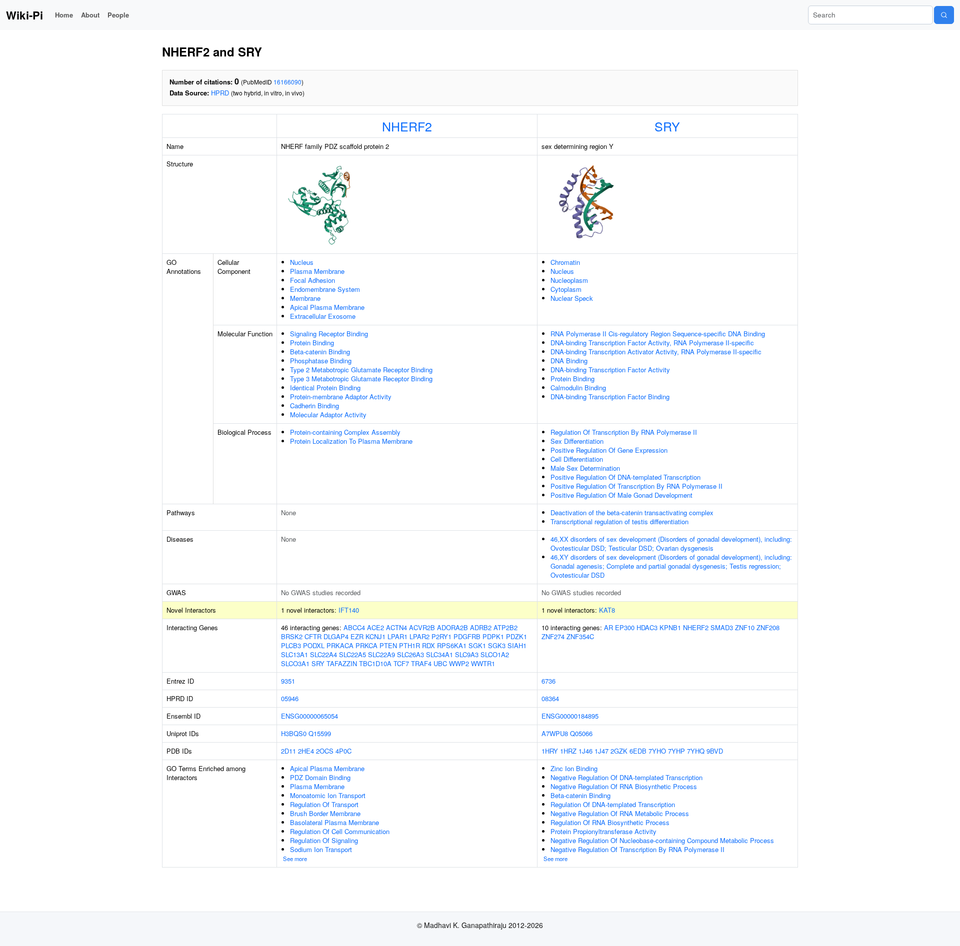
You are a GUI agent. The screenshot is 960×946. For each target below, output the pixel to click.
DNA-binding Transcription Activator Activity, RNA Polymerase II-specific (656, 351)
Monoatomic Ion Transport (328, 795)
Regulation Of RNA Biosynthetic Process (610, 822)
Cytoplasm (566, 289)
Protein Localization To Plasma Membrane (351, 441)
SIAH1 (517, 645)
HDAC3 (647, 627)
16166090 (288, 81)
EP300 (624, 627)
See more (295, 859)
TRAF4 (421, 663)
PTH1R (409, 645)
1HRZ (568, 751)
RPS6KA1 (451, 645)
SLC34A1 (439, 654)
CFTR (313, 636)
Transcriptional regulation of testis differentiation (619, 521)
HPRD (220, 92)
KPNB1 (670, 627)
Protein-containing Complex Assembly (345, 432)
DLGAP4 (336, 636)
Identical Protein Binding (325, 387)
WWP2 (459, 663)
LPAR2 (420, 636)
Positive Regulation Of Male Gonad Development (621, 495)
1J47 (601, 751)
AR (608, 627)
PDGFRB (467, 636)
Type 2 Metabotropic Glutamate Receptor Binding (361, 369)
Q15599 (319, 733)
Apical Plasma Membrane (327, 307)
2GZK (619, 751)
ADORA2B (452, 627)
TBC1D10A (375, 663)
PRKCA (367, 645)
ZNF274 (553, 636)
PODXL (313, 645)
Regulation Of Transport (324, 804)
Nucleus (302, 262)
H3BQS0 (293, 733)
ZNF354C (580, 636)
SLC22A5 (352, 654)
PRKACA (340, 645)
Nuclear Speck (571, 298)
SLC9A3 (466, 654)
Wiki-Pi (24, 15)
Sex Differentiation (577, 441)
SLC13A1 (294, 654)
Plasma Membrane (317, 271)
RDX (428, 645)
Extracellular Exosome (323, 316)
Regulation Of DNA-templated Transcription (612, 804)
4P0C (344, 751)
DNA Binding (569, 360)
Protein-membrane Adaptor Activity (341, 396)
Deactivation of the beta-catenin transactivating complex (632, 512)
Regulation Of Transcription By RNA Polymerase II (623, 432)
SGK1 (477, 645)
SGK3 (497, 645)
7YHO (657, 751)
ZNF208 (768, 627)
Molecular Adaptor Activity (328, 414)
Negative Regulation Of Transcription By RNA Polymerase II (637, 849)
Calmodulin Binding (578, 387)
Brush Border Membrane (325, 813)
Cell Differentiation (576, 459)
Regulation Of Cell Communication (340, 831)
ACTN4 (396, 627)
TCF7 (401, 663)
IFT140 (348, 610)
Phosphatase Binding (321, 360)
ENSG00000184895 (570, 716)
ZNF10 (744, 627)
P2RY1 (442, 636)
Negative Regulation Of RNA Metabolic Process (619, 813)
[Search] (944, 15)
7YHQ (695, 751)
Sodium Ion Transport (321, 849)
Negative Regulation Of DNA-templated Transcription (626, 777)
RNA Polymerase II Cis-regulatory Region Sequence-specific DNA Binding (657, 333)
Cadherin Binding (314, 405)
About (90, 14)
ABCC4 (354, 627)
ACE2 (375, 627)
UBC (440, 663)
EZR (357, 636)
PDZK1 (516, 636)
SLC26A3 (410, 654)
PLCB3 (291, 645)
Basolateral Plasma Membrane (334, 822)
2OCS (325, 751)
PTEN (388, 645)
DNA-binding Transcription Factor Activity (610, 369)
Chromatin (565, 262)
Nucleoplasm (569, 280)
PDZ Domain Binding (320, 777)
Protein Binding (312, 342)
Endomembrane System (325, 289)
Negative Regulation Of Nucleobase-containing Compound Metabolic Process (662, 840)
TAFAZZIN (341, 663)
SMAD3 (721, 627)
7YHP (676, 751)
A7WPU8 (555, 733)
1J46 (585, 751)
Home (64, 14)
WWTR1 (483, 663)
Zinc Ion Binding (574, 768)
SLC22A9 (381, 654)
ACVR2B (422, 627)
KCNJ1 (376, 636)
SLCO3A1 (295, 663)
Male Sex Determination (585, 468)
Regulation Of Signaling (324, 840)
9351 (288, 681)
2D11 (288, 751)
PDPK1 (493, 636)
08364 (550, 698)
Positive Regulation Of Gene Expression (609, 450)
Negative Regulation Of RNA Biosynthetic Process (623, 786)
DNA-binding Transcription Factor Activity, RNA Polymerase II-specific (652, 342)
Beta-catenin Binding (320, 351)
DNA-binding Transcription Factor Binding (610, 396)
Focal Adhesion (312, 280)
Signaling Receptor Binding (329, 333)
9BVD (714, 751)
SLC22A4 (323, 654)
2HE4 (306, 751)
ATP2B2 (506, 627)
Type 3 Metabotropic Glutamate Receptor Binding (361, 378)
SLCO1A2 (494, 654)
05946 (289, 698)
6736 (549, 681)
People (118, 14)
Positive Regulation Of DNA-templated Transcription (625, 477)
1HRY (550, 751)
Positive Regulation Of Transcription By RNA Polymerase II (636, 486)
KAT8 (607, 610)
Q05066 (581, 733)
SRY (667, 126)
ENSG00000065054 (309, 716)
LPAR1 (398, 636)
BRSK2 (291, 636)
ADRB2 (481, 627)
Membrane (305, 298)
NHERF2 (407, 126)
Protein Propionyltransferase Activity (603, 831)
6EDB (638, 751)
